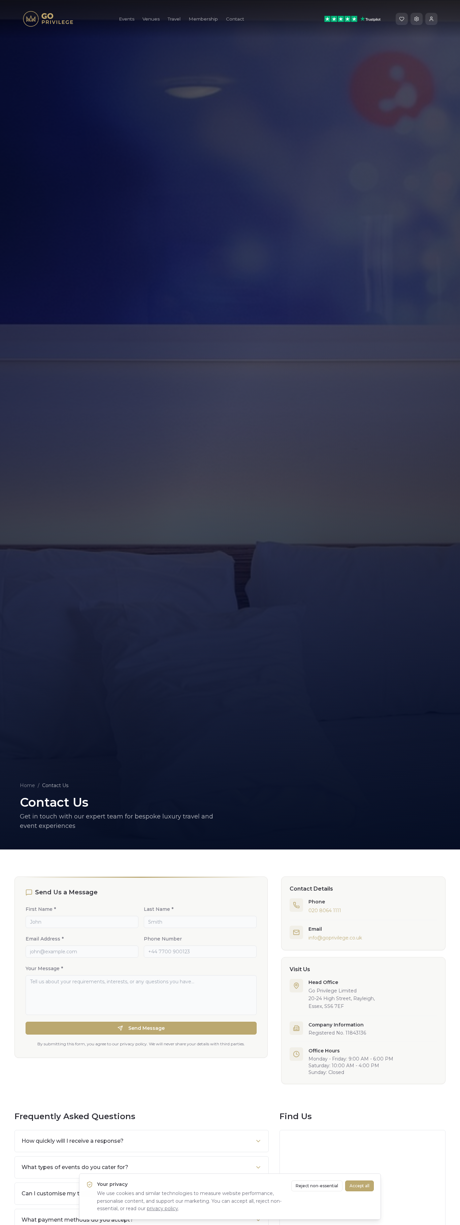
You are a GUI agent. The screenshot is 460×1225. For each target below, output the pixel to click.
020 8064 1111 (324, 910)
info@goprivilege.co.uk (335, 938)
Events (126, 19)
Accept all (359, 1185)
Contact (235, 19)
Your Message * (44, 968)
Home (27, 785)
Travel (174, 19)
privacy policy (162, 1208)
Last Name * (158, 909)
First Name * (41, 909)
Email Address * (45, 939)
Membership (203, 19)
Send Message (146, 1028)
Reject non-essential (317, 1185)
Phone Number (163, 939)
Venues (151, 19)
